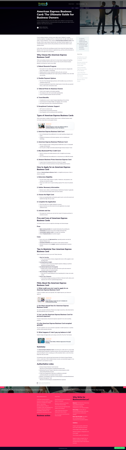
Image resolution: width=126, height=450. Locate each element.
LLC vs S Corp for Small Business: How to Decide (82, 79)
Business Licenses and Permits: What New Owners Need (82, 64)
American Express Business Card (44, 383)
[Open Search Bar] (86, 4)
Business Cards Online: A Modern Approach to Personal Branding (58, 342)
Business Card (40, 382)
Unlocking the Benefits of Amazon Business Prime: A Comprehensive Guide (22, 390)
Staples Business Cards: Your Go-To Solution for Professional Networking (56, 301)
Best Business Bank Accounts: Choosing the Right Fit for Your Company (84, 390)
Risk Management (47, 382)
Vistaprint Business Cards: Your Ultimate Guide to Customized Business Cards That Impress (57, 127)
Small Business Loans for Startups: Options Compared (82, 58)
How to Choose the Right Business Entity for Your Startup (82, 69)
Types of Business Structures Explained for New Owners (82, 74)
